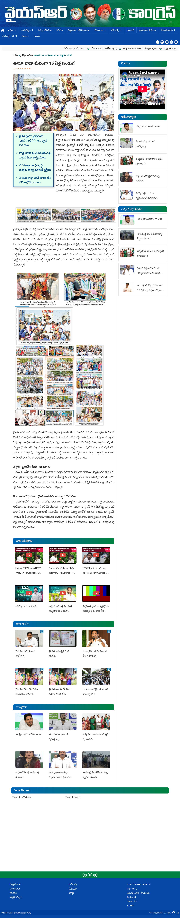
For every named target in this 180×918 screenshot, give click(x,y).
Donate (25, 36)
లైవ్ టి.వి (130, 30)
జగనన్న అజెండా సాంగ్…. (26, 606)
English (37, 36)
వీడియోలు (98, 30)
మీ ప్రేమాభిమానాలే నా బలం (43, 49)
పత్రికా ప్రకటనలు (45, 30)
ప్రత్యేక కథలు (26, 56)
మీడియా (72, 889)
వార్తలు (10, 30)
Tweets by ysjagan (73, 797)
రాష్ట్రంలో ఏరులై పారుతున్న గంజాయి (147, 49)
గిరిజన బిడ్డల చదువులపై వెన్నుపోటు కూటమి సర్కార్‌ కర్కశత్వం (148, 273)
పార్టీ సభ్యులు (16, 897)
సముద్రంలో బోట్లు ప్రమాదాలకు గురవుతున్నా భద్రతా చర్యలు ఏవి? (150, 290)
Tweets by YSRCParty (22, 797)
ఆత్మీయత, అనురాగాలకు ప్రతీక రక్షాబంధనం (110, 49)
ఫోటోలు (60, 30)
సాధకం (13, 893)
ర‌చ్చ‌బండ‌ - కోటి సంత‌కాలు (79, 30)
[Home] (90, 13)
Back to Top (173, 911)
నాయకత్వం (26, 30)
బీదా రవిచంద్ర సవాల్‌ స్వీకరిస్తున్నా (73, 49)
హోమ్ (2, 30)
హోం (15, 56)
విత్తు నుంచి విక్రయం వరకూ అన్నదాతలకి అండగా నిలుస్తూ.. (61, 611)
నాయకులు (15, 889)
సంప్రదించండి (167, 30)
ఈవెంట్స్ (72, 885)
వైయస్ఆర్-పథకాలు (147, 30)
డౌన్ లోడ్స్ (115, 30)
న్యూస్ (71, 893)
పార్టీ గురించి (15, 885)
